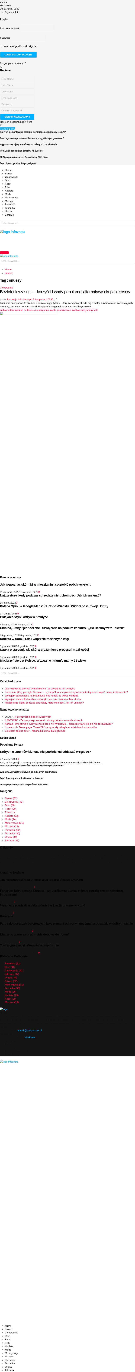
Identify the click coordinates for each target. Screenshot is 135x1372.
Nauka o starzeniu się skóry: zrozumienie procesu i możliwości (44, 649)
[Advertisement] (64, 242)
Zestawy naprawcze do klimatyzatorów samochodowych (51, 720)
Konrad (9, 723)
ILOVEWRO (11, 720)
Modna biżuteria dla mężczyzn (49, 730)
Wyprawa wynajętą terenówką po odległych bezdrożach (28, 144)
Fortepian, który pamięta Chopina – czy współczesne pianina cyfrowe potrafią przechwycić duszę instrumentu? (66, 692)
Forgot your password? (13, 63)
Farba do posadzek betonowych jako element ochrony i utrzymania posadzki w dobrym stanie (66, 923)
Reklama (10, 1047)
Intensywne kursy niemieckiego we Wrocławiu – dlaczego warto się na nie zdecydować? (64, 723)
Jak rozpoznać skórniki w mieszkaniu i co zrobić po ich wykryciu (45, 584)
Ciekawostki (11, 176)
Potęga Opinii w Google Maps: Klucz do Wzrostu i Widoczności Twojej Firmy (54, 606)
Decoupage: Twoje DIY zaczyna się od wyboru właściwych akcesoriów (58, 727)
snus (15, 310)
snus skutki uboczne (55, 310)
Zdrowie (9, 214)
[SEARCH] (131, 223)
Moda (8, 194)
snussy (82, 310)
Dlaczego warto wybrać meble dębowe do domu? (35, 934)
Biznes (8, 173)
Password (5, 38)
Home (8, 170)
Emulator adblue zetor (17, 730)
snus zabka (72, 310)
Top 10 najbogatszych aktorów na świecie (21, 150)
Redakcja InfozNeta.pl (19, 299)
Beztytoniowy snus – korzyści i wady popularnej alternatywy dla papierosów (65, 291)
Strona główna (13, 1041)
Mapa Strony (12, 1054)
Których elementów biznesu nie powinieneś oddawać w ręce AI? (33, 132)
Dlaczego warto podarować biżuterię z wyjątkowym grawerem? (32, 138)
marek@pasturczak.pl (29, 1030)
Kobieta (9, 190)
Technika (10, 207)
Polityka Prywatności (16, 1051)
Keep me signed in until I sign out (20, 46)
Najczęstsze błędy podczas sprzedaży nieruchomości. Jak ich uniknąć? (50, 595)
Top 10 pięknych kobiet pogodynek (18, 163)
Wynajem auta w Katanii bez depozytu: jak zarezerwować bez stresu (43, 699)
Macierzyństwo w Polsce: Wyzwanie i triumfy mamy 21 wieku (43, 660)
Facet (8, 183)
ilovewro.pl (11, 727)
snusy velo (92, 310)
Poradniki (10, 204)
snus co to (23, 310)
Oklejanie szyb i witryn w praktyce (24, 617)
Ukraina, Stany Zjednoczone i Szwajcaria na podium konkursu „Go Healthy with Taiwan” (62, 628)
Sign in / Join (12, 12)
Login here (26, 121)
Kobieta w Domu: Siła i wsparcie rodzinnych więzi (35, 639)
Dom (7, 180)
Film (7, 187)
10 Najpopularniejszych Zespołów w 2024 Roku (24, 157)
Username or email (9, 28)
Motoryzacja (11, 197)
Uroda (8, 211)
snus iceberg (36, 310)
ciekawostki (6, 310)
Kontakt (9, 1044)
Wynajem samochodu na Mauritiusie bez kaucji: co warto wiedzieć (41, 695)
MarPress (30, 1037)
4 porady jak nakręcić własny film (33, 716)
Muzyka (9, 201)
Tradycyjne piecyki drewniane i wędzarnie (29, 945)
